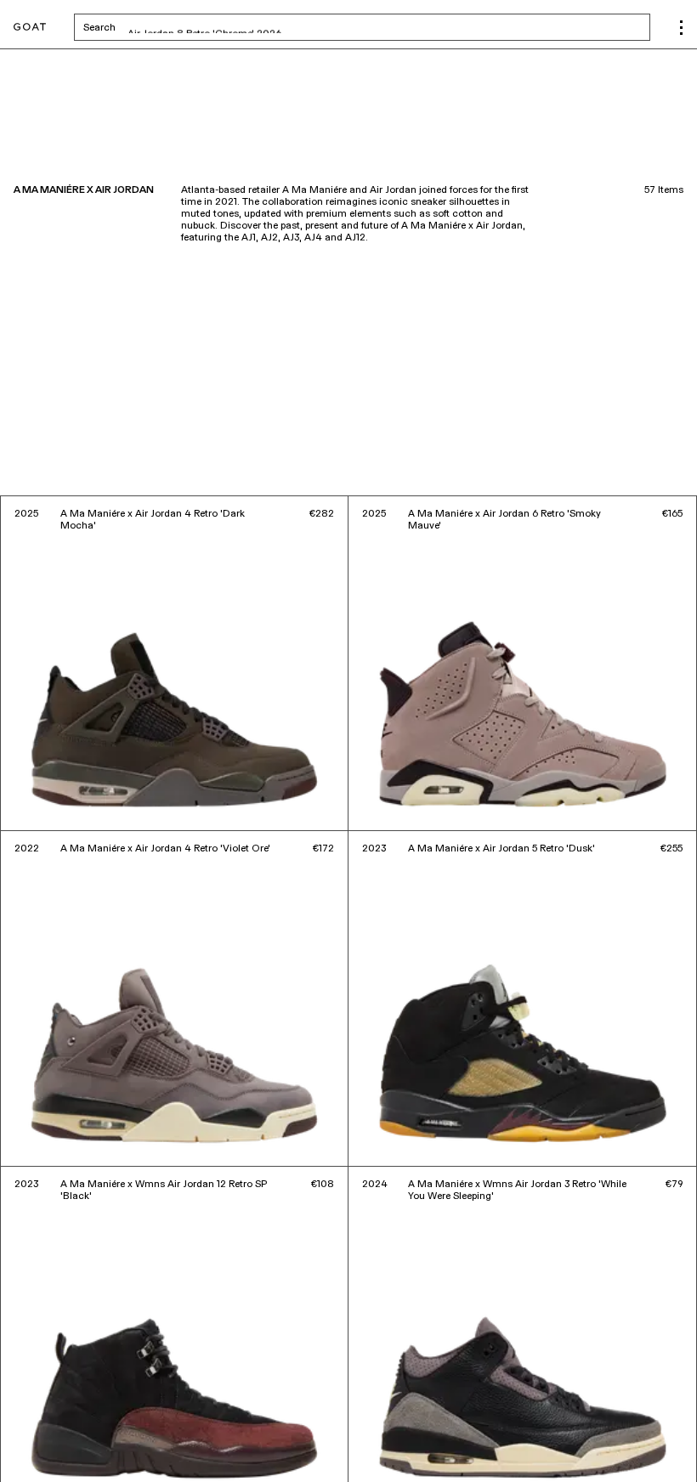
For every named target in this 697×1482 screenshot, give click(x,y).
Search (232, 27)
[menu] (681, 27)
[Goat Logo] (30, 27)
